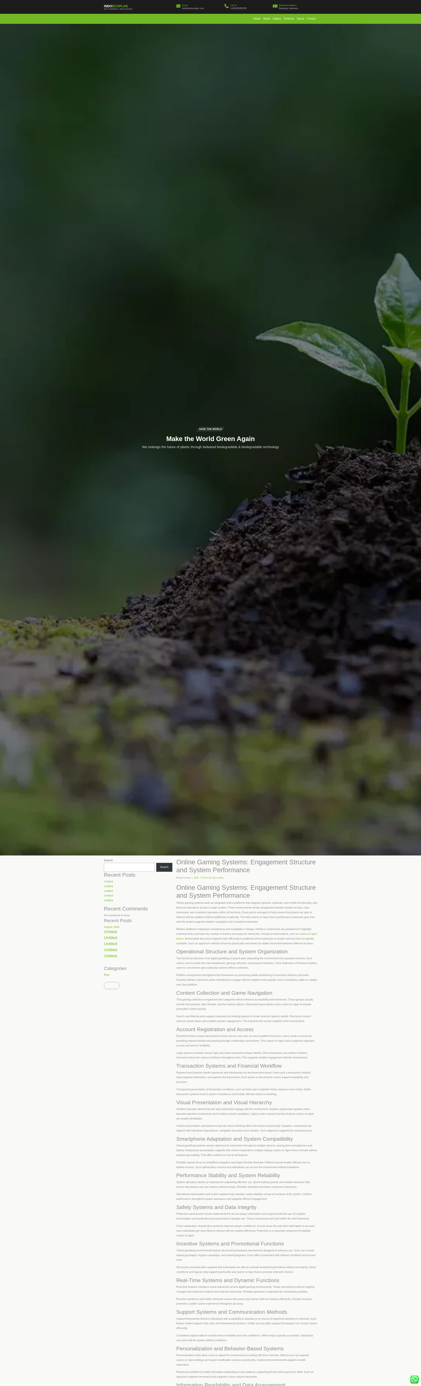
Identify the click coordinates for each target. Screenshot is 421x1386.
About (266, 18)
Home (256, 18)
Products (289, 18)
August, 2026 (111, 927)
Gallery (277, 18)
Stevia (300, 18)
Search (108, 860)
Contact (311, 18)
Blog (106, 974)
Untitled (108, 881)
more (111, 985)
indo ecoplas (218, 877)
